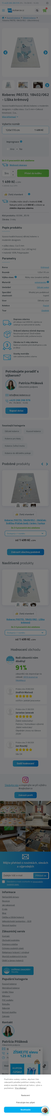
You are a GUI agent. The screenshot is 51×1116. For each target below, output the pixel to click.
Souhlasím (26, 1110)
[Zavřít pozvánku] (45, 1079)
